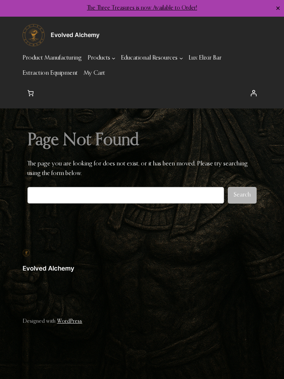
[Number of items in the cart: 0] (30, 93)
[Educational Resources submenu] (181, 58)
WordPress (69, 321)
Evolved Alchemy (48, 268)
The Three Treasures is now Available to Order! (142, 8)
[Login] (253, 93)
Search (242, 195)
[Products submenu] (113, 58)
